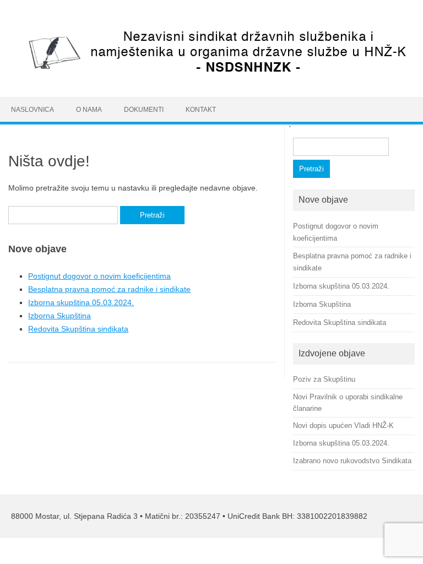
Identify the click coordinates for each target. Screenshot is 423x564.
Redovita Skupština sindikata (78, 328)
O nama (89, 109)
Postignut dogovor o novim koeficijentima (99, 276)
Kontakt (201, 109)
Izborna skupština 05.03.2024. (81, 302)
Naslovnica (32, 109)
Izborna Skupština (59, 315)
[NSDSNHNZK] (211, 78)
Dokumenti (144, 109)
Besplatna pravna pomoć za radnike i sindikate (109, 289)
